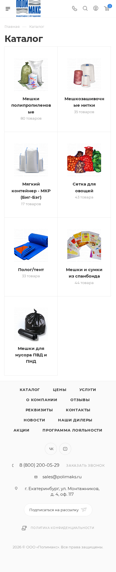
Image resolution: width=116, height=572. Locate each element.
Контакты (78, 410)
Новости (34, 420)
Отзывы (80, 399)
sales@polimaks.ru (62, 476)
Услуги (88, 389)
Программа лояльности (72, 430)
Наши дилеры (75, 420)
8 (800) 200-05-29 (39, 465)
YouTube (65, 449)
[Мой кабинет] (95, 9)
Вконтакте (51, 449)
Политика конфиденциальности (62, 528)
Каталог (30, 389)
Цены (59, 389)
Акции (22, 430)
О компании (41, 399)
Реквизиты (39, 410)
